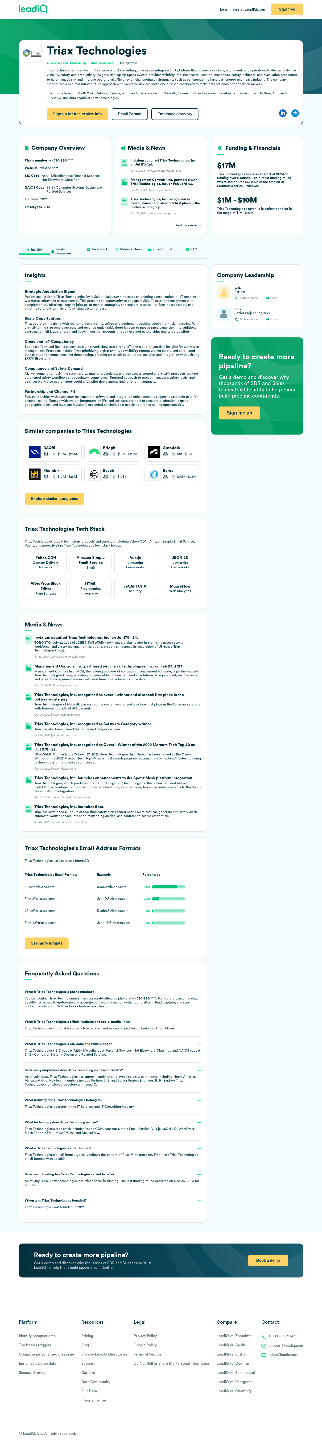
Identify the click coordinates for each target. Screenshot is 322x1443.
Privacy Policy (145, 1336)
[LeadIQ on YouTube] (301, 1434)
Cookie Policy (145, 1345)
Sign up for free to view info (77, 114)
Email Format (129, 114)
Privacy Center (94, 1400)
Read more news (186, 225)
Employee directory (174, 114)
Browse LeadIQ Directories (104, 1354)
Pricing (87, 1336)
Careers (88, 1373)
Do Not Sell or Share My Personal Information (172, 1363)
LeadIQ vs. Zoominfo (234, 1336)
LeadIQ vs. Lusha (231, 1354)
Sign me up (239, 413)
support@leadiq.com (286, 1346)
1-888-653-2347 (282, 1336)
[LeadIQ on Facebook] (289, 1434)
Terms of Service (147, 1354)
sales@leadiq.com (283, 1355)
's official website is (100, 1025)
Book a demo (268, 1260)
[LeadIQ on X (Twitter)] (293, 1434)
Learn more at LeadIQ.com (242, 9)
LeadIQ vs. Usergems (234, 1382)
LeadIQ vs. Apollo (231, 1345)
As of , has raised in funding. (112, 1180)
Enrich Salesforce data (37, 1363)
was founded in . (56, 1204)
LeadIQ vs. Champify (234, 1391)
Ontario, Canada (102, 63)
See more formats (46, 943)
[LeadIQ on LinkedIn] (297, 1434)
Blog (85, 1345)
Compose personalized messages (47, 1354)
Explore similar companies (54, 499)
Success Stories (32, 1373)
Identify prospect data (37, 1336)
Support (88, 1363)
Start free (287, 9)
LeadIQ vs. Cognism (233, 1363)
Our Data (89, 1391)
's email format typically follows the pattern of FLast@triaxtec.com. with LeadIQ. (111, 1154)
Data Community (95, 1382)
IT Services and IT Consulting (99, 1106)
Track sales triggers (35, 1345)
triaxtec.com (92, 1028)
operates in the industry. (79, 1103)
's (113, 1049)
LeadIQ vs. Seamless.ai (236, 1373)
